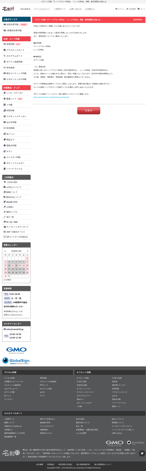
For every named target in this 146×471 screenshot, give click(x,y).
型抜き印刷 (11, 145)
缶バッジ (10, 134)
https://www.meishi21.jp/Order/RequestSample (51, 97)
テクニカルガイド (42, 9)
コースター (8, 399)
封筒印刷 (10, 110)
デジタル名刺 (9, 378)
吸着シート (14, 99)
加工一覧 (10, 217)
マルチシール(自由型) (48, 382)
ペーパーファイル (14, 169)
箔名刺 (114, 382)
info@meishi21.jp (15, 329)
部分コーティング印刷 (16, 73)
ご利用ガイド (60, 9)
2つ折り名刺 (117, 378)
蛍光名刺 (10, 67)
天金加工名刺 (82, 385)
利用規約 (50, 464)
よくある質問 (81, 433)
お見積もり (90, 9)
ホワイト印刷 (9, 392)
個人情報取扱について (102, 464)
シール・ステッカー (14, 93)
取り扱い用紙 (12, 222)
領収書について (118, 423)
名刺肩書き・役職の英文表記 (87, 430)
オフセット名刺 (83, 378)
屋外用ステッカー (119, 385)
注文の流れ (80, 419)
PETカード (44, 385)
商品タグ (10, 139)
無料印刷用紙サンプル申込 (14, 433)
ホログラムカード (14, 56)
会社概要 (39, 464)
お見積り (10, 207)
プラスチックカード (15, 50)
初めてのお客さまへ (47, 419)
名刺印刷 (13, 44)
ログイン (121, 9)
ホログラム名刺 (46, 389)
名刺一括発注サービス (15, 232)
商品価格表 (25, 9)
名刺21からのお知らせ (13, 426)
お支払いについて (13, 187)
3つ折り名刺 (81, 382)
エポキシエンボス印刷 (16, 79)
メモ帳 (9, 105)
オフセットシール (83, 389)
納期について (12, 192)
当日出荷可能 (16, 24)
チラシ (9, 151)
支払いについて (118, 419)
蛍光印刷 (10, 128)
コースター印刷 (13, 157)
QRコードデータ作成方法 (17, 237)
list (88, 110)
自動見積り (44, 430)
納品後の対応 (12, 202)
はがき (42, 392)
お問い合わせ (75, 9)
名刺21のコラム (46, 433)
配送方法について (13, 197)
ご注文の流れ (12, 182)
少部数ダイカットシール (13, 382)
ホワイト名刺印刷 (14, 62)
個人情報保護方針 (83, 464)
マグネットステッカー (16, 116)
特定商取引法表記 (65, 464)
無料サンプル (12, 212)
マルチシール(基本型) (12, 385)
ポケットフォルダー (15, 163)
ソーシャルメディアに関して (123, 430)
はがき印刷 (11, 122)
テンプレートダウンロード (17, 227)
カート (142, 9)
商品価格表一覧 (10, 437)
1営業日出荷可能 (14, 30)
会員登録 (132, 9)
